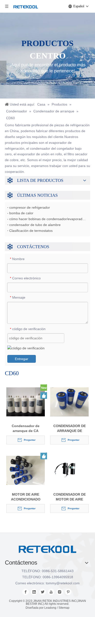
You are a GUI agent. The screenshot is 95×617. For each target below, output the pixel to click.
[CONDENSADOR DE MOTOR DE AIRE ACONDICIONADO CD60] (69, 470)
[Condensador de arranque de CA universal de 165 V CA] (25, 401)
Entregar (21, 359)
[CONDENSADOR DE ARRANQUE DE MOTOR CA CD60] (69, 401)
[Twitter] (42, 592)
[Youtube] (51, 592)
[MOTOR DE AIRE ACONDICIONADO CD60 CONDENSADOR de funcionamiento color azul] (25, 470)
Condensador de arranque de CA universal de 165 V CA (26, 428)
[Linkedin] (34, 592)
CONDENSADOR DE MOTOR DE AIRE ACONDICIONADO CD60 (69, 497)
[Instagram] (60, 592)
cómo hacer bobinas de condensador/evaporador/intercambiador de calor (47, 219)
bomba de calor (21, 213)
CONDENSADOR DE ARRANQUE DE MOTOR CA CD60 (69, 428)
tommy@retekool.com (63, 583)
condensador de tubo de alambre (35, 225)
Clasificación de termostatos (31, 231)
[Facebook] (25, 592)
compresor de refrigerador (29, 207)
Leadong (50, 607)
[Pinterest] (68, 592)
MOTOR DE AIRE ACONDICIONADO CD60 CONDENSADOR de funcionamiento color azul (25, 497)
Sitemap (63, 607)
